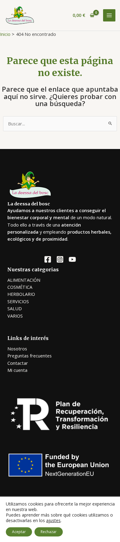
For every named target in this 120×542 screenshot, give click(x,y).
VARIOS (15, 316)
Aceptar (19, 531)
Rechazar (49, 531)
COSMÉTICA (19, 287)
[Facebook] (47, 259)
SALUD (14, 308)
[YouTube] (72, 259)
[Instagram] (60, 259)
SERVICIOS (18, 301)
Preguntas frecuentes (29, 356)
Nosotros (17, 348)
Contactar (17, 363)
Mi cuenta (17, 370)
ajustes (53, 520)
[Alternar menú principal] (109, 15)
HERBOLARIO (21, 294)
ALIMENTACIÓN (23, 280)
